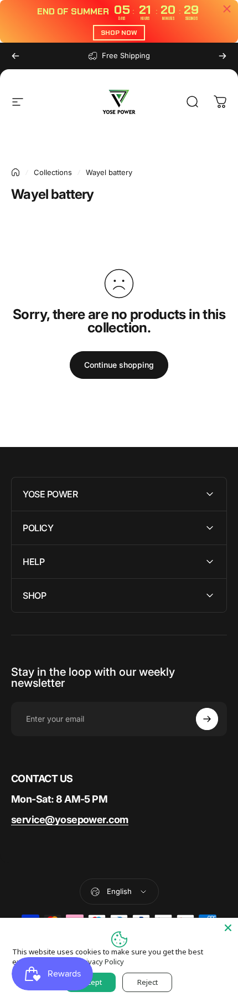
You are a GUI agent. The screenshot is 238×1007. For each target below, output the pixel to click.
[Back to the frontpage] (15, 172)
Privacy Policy (101, 962)
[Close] (228, 927)
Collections (53, 172)
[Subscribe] (207, 719)
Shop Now (119, 32)
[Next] (222, 56)
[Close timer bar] (227, 8)
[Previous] (15, 56)
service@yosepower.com (69, 819)
